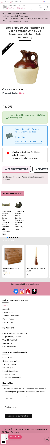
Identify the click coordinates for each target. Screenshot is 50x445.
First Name (9, 399)
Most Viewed (8, 241)
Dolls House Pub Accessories (16, 16)
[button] (2, 218)
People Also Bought (12, 193)
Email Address (11, 407)
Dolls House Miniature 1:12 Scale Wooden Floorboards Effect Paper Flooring (13, 268)
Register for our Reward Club (28, 141)
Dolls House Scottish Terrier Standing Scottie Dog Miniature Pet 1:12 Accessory (19, 219)
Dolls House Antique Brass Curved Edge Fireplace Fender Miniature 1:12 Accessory (6, 221)
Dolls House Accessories (16, 13)
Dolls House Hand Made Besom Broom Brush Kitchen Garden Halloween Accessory (36, 268)
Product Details (18, 169)
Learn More (20, 137)
